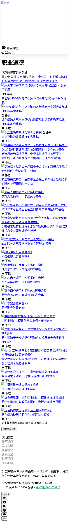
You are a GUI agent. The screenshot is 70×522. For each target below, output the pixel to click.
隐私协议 (7, 454)
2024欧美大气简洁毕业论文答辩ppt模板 (26, 243)
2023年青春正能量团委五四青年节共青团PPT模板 (32, 209)
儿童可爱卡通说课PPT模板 (18, 389)
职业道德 (17, 76)
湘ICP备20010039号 (48, 487)
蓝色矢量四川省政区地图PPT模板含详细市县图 (31, 401)
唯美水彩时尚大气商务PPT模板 (21, 269)
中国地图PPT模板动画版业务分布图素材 (26, 320)
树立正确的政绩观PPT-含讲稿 (20, 136)
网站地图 (7, 462)
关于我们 (7, 441)
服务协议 (7, 450)
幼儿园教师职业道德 (32, 81)
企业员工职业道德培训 (52, 76)
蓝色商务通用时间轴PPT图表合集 (22, 294)
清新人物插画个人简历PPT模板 (21, 196)
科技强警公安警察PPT (15, 256)
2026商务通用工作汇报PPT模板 (21, 282)
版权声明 (7, 445)
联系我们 (7, 458)
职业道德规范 (10, 81)
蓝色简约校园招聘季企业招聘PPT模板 (25, 414)
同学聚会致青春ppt (13, 307)
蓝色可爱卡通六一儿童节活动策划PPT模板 (28, 376)
